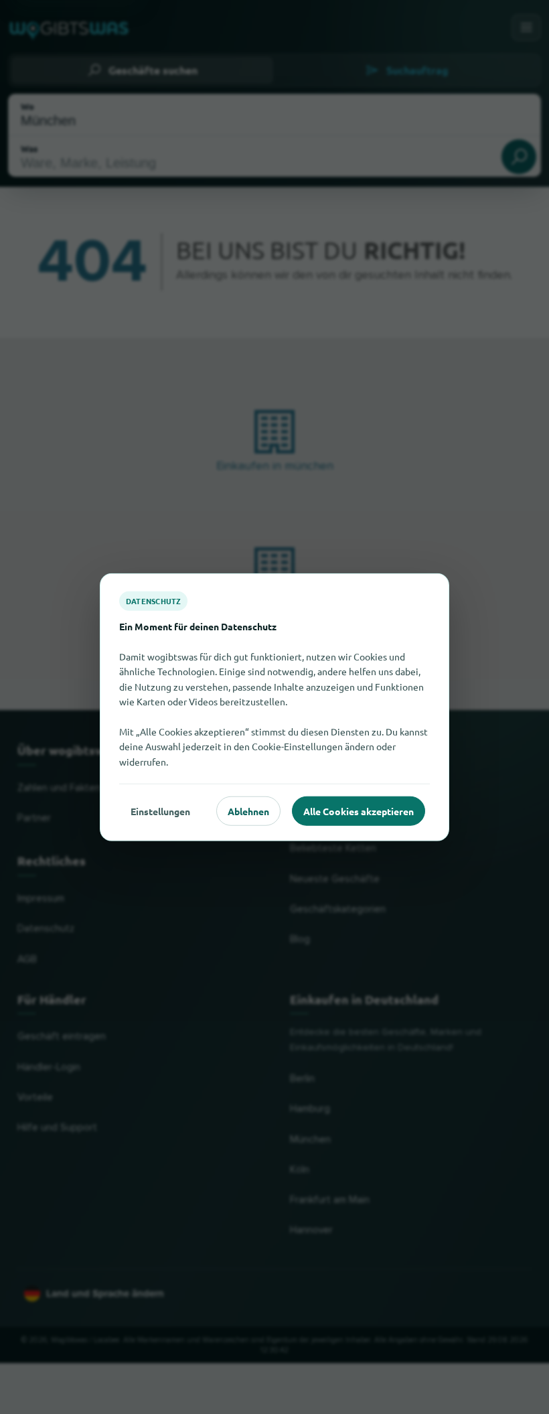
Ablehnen (248, 810)
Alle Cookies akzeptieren (358, 810)
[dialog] (274, 707)
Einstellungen (160, 810)
